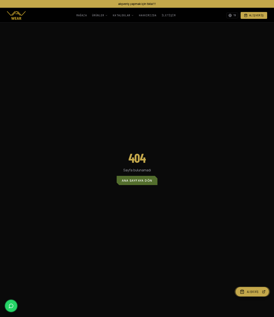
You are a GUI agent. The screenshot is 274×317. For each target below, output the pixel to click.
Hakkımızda (147, 15)
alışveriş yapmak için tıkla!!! (137, 4)
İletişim (169, 15)
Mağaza (81, 15)
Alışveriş (256, 15)
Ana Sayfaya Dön (137, 180)
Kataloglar (121, 15)
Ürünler (98, 15)
